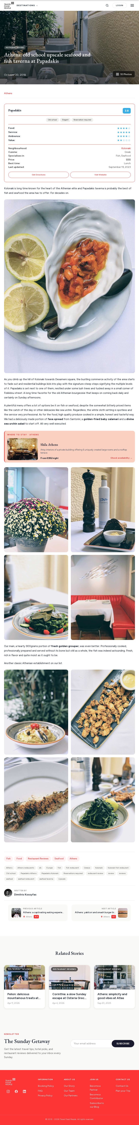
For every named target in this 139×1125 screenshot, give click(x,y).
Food (19, 858)
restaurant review (95, 873)
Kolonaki (126, 148)
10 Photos (126, 74)
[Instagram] (8, 1091)
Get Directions (38, 175)
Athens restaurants (25, 868)
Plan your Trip (123, 1090)
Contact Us (122, 1086)
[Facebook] (16, 1091)
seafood (9, 879)
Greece (87, 868)
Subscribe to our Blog (97, 1105)
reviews (122, 873)
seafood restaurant (26, 879)
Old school (52, 120)
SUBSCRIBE (123, 1043)
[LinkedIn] (24, 1091)
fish (59, 868)
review (111, 873)
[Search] (107, 5)
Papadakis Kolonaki (50, 873)
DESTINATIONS (26, 5)
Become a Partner (95, 1088)
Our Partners (70, 1095)
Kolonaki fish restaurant (118, 868)
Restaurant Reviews (38, 858)
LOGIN (119, 5)
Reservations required (73, 873)
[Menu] (132, 5)
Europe (49, 868)
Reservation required (82, 120)
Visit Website (100, 175)
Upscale (61, 879)
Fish (8, 858)
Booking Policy (46, 1086)
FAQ (40, 1090)
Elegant (65, 120)
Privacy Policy (45, 1095)
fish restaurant (72, 868)
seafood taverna (46, 879)
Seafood (59, 858)
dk (40, 868)
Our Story (69, 1086)
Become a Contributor (96, 1096)
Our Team (69, 1090)
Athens (8, 93)
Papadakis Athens (28, 873)
